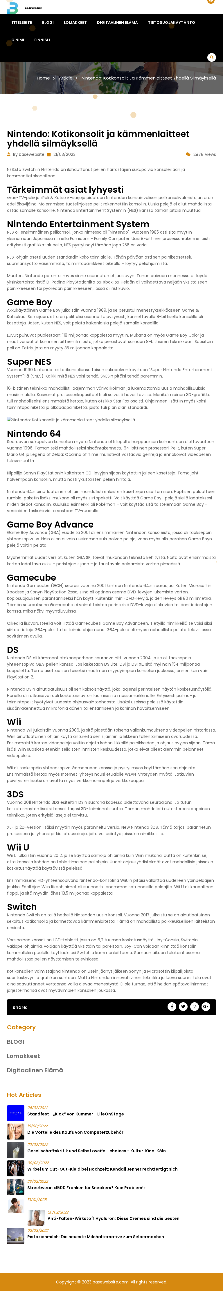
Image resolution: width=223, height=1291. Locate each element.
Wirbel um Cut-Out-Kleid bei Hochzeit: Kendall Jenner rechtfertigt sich (102, 1169)
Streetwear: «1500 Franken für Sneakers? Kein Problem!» (86, 1188)
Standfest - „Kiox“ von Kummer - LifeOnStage (75, 1114)
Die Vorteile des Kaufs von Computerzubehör (75, 1132)
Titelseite (21, 22)
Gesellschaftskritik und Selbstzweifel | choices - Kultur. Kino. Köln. (97, 1151)
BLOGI (48, 22)
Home (43, 78)
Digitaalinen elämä (117, 22)
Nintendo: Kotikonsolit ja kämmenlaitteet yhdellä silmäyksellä (149, 78)
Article (66, 78)
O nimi (17, 40)
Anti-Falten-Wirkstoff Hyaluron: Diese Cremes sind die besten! (114, 1218)
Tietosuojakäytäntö (171, 22)
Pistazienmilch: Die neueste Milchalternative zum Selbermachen (95, 1237)
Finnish (42, 40)
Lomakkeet (75, 22)
